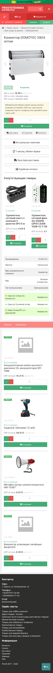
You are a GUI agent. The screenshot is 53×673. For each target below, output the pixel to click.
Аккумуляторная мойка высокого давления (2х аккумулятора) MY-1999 (23, 368)
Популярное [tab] (21, 325)
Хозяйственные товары (12, 630)
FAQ (3, 659)
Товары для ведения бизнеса (15, 633)
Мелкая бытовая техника (13, 619)
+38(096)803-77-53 (11, 595)
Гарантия (28, 133)
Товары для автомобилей (13, 628)
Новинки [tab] (7, 325)
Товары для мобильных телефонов (17, 622)
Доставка (13, 133)
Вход (18, 17)
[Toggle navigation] (49, 9)
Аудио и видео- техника (12, 614)
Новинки (33, 22)
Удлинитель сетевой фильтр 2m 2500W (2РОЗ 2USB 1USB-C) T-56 (41, 221)
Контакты (42, 133)
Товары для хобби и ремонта (15, 611)
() (41, 17)
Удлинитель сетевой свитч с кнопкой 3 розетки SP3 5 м (15, 219)
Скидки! (46, 22)
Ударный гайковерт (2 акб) (19, 427)
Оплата (5, 648)
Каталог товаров (13, 22)
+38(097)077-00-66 (10, 593)
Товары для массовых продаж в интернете (21, 636)
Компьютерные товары (12, 625)
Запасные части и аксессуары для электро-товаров (25, 617)
